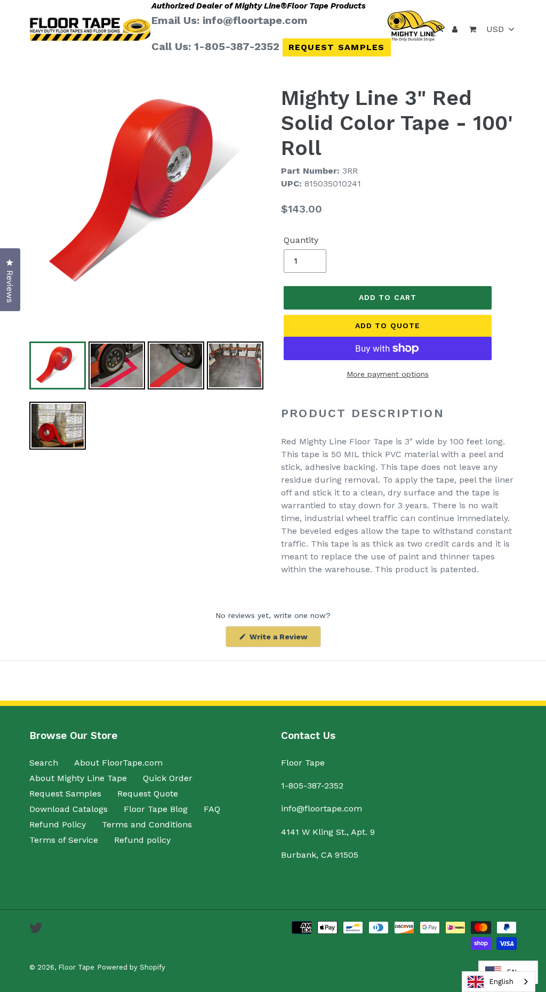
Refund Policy (57, 824)
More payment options (388, 374)
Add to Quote (387, 325)
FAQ (212, 809)
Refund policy (142, 840)
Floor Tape (76, 967)
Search (43, 763)
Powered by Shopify (131, 967)
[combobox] (498, 981)
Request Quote (147, 793)
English (501, 982)
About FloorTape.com (118, 763)
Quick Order (167, 778)
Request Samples (336, 47)
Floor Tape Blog (156, 809)
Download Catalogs (68, 809)
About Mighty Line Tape (78, 778)
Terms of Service (63, 840)
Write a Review (284, 639)
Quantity (301, 240)
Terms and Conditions (147, 824)
